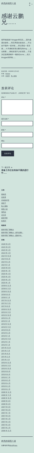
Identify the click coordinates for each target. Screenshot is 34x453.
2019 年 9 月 (5, 294)
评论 (3, 97)
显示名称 (5, 119)
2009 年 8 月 (6, 404)
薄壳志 (3, 212)
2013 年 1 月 (5, 336)
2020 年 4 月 (6, 274)
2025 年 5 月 (6, 250)
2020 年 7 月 (5, 271)
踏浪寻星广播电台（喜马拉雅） (12, 232)
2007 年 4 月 (6, 422)
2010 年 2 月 (5, 389)
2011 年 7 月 (5, 351)
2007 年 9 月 (5, 407)
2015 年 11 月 (6, 312)
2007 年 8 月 (5, 410)
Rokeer (7, 73)
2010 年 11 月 (6, 365)
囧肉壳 (3, 194)
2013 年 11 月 (6, 327)
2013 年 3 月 (5, 333)
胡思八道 (4, 209)
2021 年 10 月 (6, 256)
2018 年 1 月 (5, 297)
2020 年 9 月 (6, 268)
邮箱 (3, 130)
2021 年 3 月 (5, 262)
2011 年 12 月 (6, 348)
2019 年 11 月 (6, 288)
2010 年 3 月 (5, 386)
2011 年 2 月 (5, 357)
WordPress (13, 445)
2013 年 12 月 (6, 324)
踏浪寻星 (4, 218)
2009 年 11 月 (6, 395)
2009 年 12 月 (6, 392)
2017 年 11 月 (6, 303)
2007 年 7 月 (5, 413)
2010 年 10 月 (6, 368)
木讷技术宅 (5, 200)
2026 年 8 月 (6, 244)
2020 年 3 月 (6, 277)
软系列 (3, 221)
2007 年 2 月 (5, 428)
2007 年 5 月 (5, 419)
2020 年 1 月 (5, 282)
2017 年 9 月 (5, 306)
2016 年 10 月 (6, 309)
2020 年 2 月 (6, 280)
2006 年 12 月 (6, 431)
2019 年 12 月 (6, 285)
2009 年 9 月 (6, 401)
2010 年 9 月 (5, 371)
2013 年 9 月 (5, 330)
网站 (2, 141)
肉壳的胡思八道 (8, 3)
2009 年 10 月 (6, 398)
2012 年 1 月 (5, 345)
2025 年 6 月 (6, 247)
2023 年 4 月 (6, 253)
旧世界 (7, 76)
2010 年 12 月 (6, 362)
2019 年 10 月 (6, 291)
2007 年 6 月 (5, 416)
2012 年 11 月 (6, 339)
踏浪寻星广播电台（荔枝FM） (11, 235)
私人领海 (14, 76)
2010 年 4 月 (5, 383)
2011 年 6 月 (5, 354)
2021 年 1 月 (5, 265)
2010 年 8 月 (5, 374)
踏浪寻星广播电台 (7, 229)
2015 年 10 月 (6, 315)
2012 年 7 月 (5, 342)
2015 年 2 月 (5, 318)
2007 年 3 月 (5, 425)
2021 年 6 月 (5, 259)
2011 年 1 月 (5, 359)
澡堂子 (3, 203)
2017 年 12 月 (6, 300)
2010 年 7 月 (5, 377)
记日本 (3, 215)
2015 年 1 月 (5, 321)
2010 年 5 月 (5, 380)
